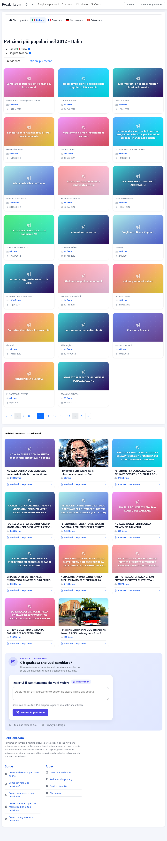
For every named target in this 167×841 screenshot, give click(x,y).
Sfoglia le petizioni (48, 4)
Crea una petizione (151, 4)
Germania (76, 20)
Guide (9, 766)
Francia (57, 20)
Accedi (131, 4)
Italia (40, 20)
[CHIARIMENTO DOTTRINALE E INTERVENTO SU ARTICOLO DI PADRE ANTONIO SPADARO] (30, 569)
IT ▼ (31, 4)
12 (54, 416)
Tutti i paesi (20, 20)
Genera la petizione (33, 712)
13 (61, 416)
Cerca (97, 4)
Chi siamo (82, 4)
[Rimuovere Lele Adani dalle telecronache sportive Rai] (84, 463)
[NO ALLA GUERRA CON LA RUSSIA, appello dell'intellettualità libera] (30, 463)
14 (68, 416)
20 (81, 416)
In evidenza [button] (13, 61)
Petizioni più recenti (40, 61)
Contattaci (67, 4)
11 (47, 416)
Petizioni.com (11, 4)
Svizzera (96, 20)
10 (40, 416)
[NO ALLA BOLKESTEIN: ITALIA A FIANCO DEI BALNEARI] (137, 516)
